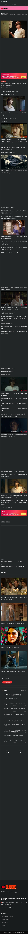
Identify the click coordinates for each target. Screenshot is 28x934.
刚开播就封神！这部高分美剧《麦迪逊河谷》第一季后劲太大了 (14, 623)
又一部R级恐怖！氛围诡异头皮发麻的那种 (12, 694)
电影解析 (3, 81)
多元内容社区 (5, 922)
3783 (24, 87)
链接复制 (8, 682)
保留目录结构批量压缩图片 (7, 916)
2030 (15, 732)
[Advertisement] (14, 57)
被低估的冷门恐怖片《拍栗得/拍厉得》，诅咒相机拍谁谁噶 (13, 671)
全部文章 (7, 13)
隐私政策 (18, 932)
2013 (15, 711)
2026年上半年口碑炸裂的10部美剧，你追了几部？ (14, 720)
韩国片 (3, 521)
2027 (15, 742)
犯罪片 (7, 521)
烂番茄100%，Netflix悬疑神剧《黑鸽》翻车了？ (11, 647)
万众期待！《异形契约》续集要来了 (11, 698)
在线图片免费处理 (5, 919)
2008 (15, 705)
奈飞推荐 (3, 13)
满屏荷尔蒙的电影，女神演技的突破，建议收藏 (13, 735)
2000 (13, 695)
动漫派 (3, 925)
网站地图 (7, 4)
